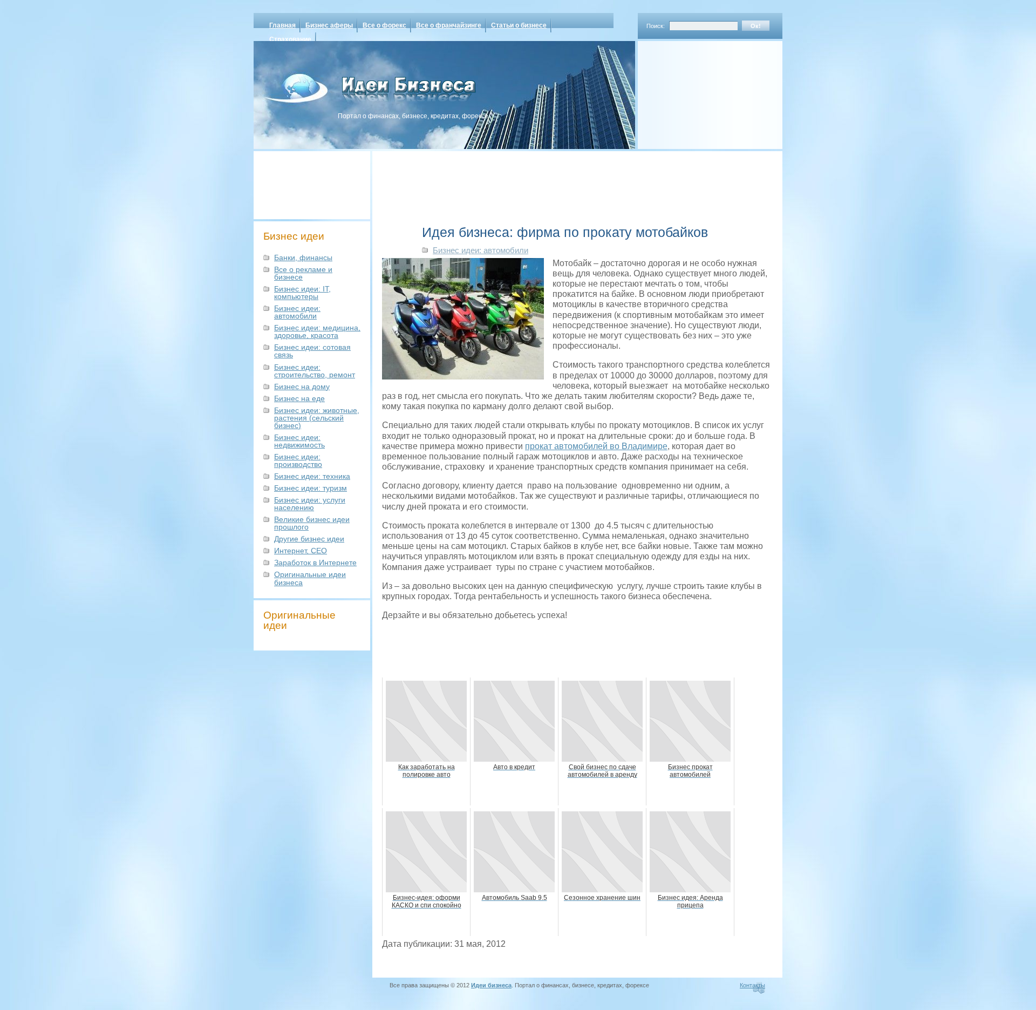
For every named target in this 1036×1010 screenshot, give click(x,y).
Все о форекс (384, 25)
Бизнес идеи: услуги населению (309, 504)
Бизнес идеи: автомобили (297, 312)
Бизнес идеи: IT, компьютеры (302, 292)
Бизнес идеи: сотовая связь (312, 351)
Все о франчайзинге (448, 25)
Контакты (752, 985)
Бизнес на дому (302, 386)
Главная (282, 25)
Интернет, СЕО (300, 550)
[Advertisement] (696, 91)
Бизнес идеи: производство (298, 460)
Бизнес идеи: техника (312, 476)
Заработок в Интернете (315, 562)
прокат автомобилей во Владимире (596, 446)
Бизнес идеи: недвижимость (299, 441)
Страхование (290, 39)
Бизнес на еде (299, 398)
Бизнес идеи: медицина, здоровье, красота (317, 331)
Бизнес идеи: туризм (310, 488)
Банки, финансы (303, 257)
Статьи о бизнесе (519, 25)
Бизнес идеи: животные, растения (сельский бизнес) (316, 418)
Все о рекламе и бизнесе (303, 273)
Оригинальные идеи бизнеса (310, 578)
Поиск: (655, 26)
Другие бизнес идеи (309, 538)
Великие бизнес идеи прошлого (312, 523)
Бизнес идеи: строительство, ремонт (314, 371)
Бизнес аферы (329, 25)
